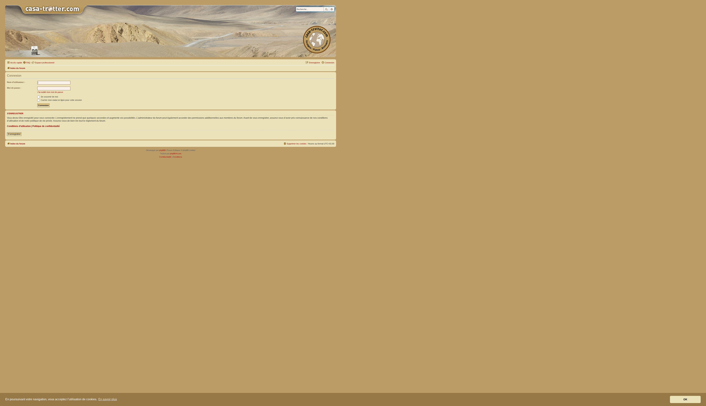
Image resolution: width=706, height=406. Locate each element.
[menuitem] (26, 62)
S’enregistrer (14, 134)
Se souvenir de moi (49, 97)
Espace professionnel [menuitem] (44, 63)
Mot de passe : (14, 88)
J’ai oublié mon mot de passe (50, 92)
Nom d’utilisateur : (16, 82)
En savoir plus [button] (107, 399)
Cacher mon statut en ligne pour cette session (61, 100)
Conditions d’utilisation (19, 126)
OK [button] (685, 399)
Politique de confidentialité (46, 126)
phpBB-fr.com (175, 154)
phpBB (162, 150)
